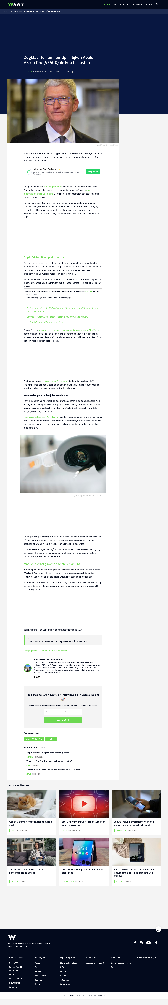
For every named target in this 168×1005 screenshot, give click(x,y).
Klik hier (88, 291)
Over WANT (14, 963)
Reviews (136, 4)
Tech (105, 4)
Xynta (102, 995)
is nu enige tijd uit (52, 186)
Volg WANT (93, 172)
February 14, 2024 (54, 322)
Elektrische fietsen (68, 963)
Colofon (12, 974)
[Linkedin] (38, 677)
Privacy (114, 967)
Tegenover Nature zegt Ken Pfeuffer (41, 417)
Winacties (13, 987)
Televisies (64, 980)
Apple (37, 963)
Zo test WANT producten (15, 968)
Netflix (63, 975)
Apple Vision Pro (34, 739)
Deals (149, 4)
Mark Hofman (38, 72)
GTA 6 (63, 967)
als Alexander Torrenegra (54, 381)
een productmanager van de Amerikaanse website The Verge (69, 330)
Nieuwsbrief (14, 983)
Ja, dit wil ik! (63, 720)
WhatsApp (65, 984)
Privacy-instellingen (146, 957)
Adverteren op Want (95, 963)
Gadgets (28, 72)
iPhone (38, 971)
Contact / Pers (15, 978)
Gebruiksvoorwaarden (121, 963)
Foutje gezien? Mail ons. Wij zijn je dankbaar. (45, 650)
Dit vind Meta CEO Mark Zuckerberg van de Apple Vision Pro (57, 641)
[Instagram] (35, 677)
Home (3, 11)
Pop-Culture (120, 4)
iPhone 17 (64, 971)
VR (51, 739)
